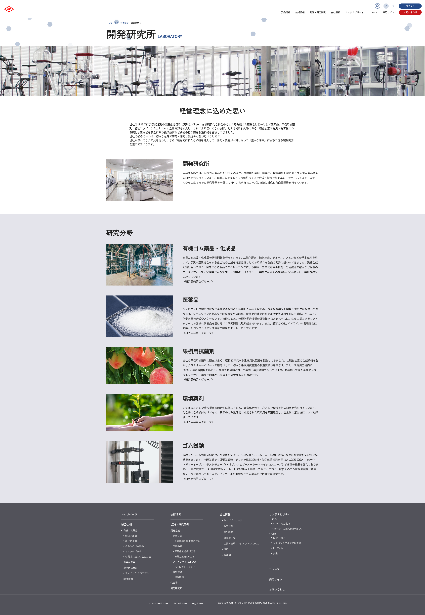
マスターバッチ (133, 551)
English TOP (197, 603)
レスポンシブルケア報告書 (287, 543)
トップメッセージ (233, 520)
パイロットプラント (184, 566)
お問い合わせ (410, 12)
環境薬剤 (128, 578)
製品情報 (285, 12)
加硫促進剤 (131, 536)
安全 (275, 553)
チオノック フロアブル (137, 573)
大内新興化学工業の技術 (187, 541)
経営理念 (228, 526)
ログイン (410, 6)
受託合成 (175, 530)
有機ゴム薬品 (130, 530)
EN (392, 6)
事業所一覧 (229, 537)
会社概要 (228, 532)
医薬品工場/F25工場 (185, 551)
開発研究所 (176, 588)
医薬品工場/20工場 (184, 556)
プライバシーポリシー (158, 603)
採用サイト (388, 12)
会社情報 (335, 12)
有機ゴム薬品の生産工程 (138, 556)
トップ (109, 23)
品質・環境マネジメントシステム (241, 543)
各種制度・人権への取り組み (286, 529)
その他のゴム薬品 (134, 546)
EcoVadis (278, 548)
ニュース (373, 12)
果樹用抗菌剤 (130, 567)
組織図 (227, 555)
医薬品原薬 (129, 562)
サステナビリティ (354, 12)
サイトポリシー (180, 603)
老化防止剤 (131, 541)
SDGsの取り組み (282, 523)
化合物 (173, 582)
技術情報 (300, 12)
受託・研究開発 (318, 12)
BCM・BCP (279, 538)
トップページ (129, 514)
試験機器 (179, 577)
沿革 (226, 549)
